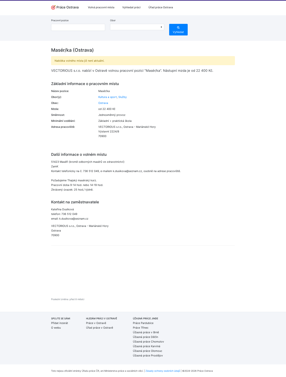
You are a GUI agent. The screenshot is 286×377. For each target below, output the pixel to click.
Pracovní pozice (60, 20)
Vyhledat (178, 32)
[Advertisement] (143, 271)
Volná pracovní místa (101, 7)
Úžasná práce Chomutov (148, 341)
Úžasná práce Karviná (146, 346)
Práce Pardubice (143, 323)
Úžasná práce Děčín (145, 337)
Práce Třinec (140, 327)
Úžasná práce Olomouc (147, 350)
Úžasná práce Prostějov (148, 355)
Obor (113, 20)
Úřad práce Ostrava (160, 7)
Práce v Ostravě (96, 323)
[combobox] (137, 27)
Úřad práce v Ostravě (99, 327)
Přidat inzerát (59, 323)
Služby (122, 97)
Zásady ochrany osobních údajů (162, 370)
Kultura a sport (107, 97)
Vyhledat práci (131, 7)
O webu (56, 327)
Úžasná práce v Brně (146, 332)
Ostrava (103, 103)
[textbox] (116, 27)
